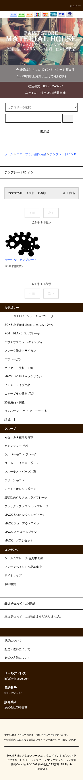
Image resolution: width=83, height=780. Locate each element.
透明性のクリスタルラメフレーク (26, 497)
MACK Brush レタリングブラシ (24, 514)
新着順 (41, 193)
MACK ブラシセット (18, 540)
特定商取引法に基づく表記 (19, 739)
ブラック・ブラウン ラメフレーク (26, 506)
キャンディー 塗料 (16, 446)
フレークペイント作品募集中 (23, 567)
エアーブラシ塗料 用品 (31, 154)
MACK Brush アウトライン (21, 523)
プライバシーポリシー (48, 739)
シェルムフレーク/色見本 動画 (24, 558)
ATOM (72, 739)
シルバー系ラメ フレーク (20, 454)
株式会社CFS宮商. (49, 764)
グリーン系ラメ (14, 480)
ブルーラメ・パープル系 (20, 471)
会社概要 (10, 584)
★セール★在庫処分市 (18, 437)
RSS (64, 739)
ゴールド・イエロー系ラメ (21, 463)
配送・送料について (39, 735)
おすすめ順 (15, 193)
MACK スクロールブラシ (20, 532)
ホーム (8, 154)
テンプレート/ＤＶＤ (63, 154)
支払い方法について (15, 735)
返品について (59, 735)
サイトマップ (13, 575)
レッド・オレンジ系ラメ (20, 489)
